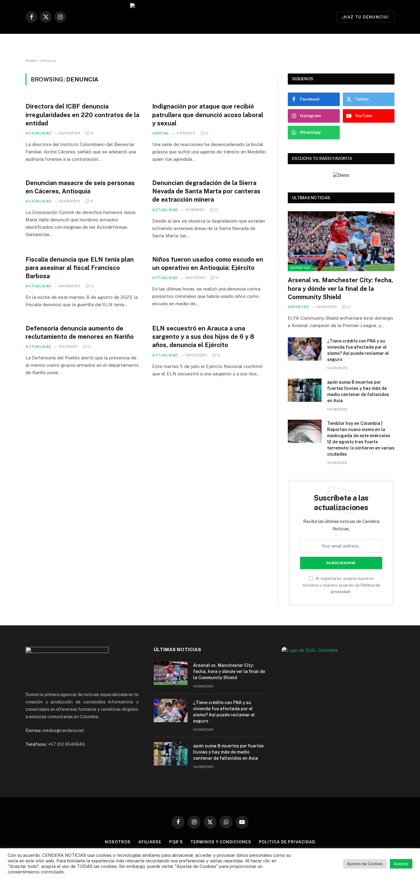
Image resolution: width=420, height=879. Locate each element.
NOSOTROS (117, 842)
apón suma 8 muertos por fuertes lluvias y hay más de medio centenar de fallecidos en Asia (358, 391)
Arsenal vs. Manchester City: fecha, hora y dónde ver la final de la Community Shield (340, 288)
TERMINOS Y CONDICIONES (220, 842)
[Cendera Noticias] (210, 17)
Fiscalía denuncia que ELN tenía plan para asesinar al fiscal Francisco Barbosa (80, 268)
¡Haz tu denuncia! (365, 17)
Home (31, 60)
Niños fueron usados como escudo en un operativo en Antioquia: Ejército (207, 263)
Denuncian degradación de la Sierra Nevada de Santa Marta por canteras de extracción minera (206, 191)
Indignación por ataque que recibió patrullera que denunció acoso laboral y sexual (207, 115)
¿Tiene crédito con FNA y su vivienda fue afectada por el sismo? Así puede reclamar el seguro (358, 350)
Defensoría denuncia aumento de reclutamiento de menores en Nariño (80, 332)
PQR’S (176, 842)
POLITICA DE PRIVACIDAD (287, 842)
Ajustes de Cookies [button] (365, 863)
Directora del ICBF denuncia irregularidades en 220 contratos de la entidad (82, 115)
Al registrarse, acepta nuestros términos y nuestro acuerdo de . (341, 585)
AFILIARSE (149, 842)
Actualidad (38, 133)
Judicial (160, 133)
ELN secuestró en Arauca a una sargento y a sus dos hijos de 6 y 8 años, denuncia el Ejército (203, 337)
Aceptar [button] (401, 863)
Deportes (300, 268)
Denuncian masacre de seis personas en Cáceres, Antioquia (80, 187)
